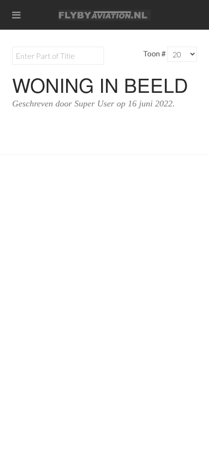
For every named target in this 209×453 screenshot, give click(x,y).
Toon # (154, 53)
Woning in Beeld (100, 84)
